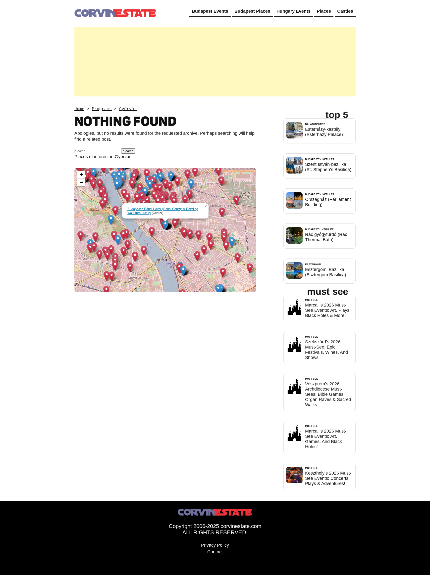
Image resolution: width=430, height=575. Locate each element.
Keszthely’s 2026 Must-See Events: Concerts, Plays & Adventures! (328, 478)
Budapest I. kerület (319, 229)
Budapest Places (252, 11)
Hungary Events (293, 11)
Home (79, 109)
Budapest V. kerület (319, 159)
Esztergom (313, 264)
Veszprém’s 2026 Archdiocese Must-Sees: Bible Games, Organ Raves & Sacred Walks (328, 394)
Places (324, 11)
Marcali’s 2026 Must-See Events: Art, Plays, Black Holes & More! (328, 310)
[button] (117, 185)
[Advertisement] (215, 61)
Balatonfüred (315, 124)
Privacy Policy (215, 545)
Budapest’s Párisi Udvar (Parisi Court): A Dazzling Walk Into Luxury (162, 210)
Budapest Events (210, 11)
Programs (102, 109)
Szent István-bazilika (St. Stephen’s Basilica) (328, 167)
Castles (345, 11)
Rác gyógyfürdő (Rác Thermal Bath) (326, 237)
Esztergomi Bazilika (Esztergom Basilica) (325, 272)
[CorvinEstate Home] (115, 2)
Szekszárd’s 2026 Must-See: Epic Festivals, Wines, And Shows (326, 349)
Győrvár (128, 109)
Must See (311, 300)
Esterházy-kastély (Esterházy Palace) (324, 132)
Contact (215, 551)
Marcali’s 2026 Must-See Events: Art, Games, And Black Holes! (325, 439)
